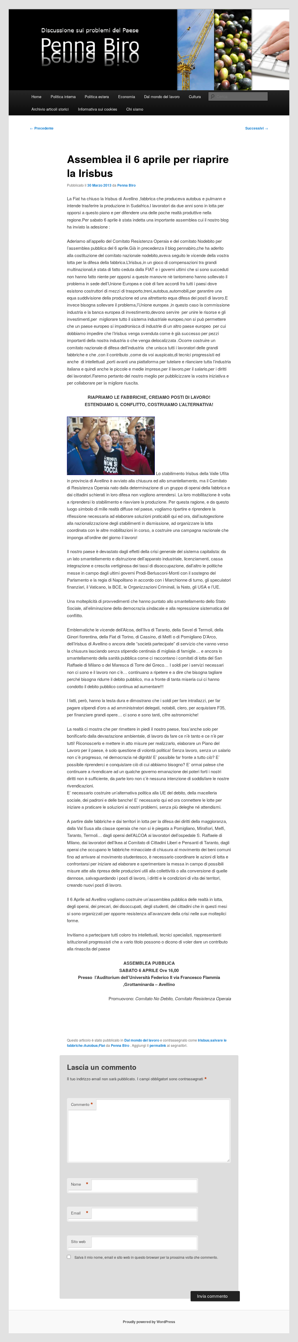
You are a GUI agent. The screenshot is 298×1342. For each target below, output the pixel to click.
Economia (126, 96)
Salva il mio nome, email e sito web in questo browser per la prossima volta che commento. (146, 1257)
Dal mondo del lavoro (162, 96)
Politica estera (97, 96)
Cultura (195, 96)
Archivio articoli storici (50, 109)
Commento (82, 1104)
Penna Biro (126, 185)
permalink (158, 1045)
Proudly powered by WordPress (149, 1321)
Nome (79, 1184)
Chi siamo (134, 109)
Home (36, 96)
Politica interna (63, 96)
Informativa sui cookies (97, 109)
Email (79, 1213)
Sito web (78, 1241)
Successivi (256, 128)
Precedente (42, 128)
